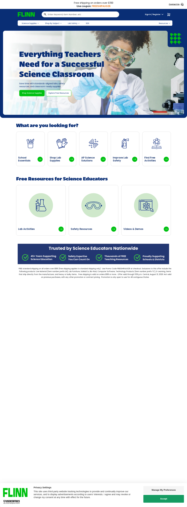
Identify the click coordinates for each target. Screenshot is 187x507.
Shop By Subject (52, 23)
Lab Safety (72, 23)
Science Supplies (29, 23)
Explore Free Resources (59, 93)
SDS (87, 23)
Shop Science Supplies (32, 93)
